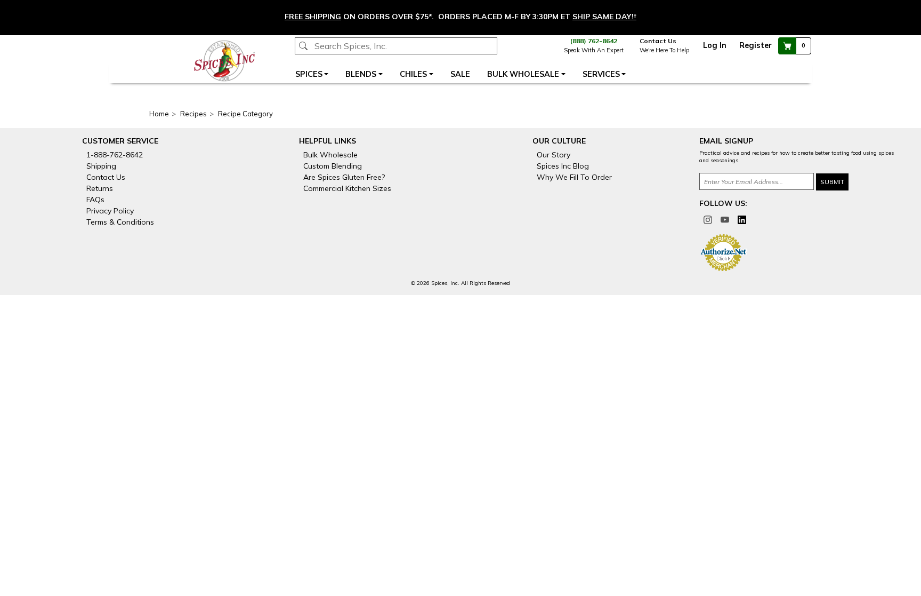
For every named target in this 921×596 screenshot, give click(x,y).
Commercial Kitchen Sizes (347, 188)
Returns (99, 188)
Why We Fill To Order (574, 177)
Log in (714, 45)
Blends (360, 74)
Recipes (193, 113)
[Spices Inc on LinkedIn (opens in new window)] (742, 219)
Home (159, 113)
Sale (460, 74)
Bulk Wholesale (523, 74)
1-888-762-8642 (114, 155)
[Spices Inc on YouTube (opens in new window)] (725, 219)
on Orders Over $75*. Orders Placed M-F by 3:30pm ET (460, 16)
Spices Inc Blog (563, 166)
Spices (308, 74)
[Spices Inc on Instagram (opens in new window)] (708, 219)
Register (755, 45)
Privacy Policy (110, 211)
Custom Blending (332, 166)
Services (601, 74)
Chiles (413, 74)
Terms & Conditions (120, 222)
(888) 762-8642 (593, 41)
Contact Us (659, 41)
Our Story (553, 155)
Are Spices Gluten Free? (344, 177)
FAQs (95, 199)
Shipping (101, 166)
